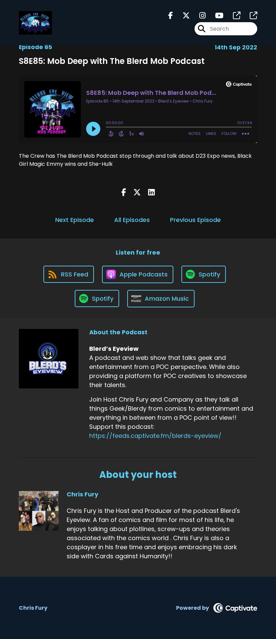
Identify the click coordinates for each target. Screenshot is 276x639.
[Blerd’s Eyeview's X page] (182, 15)
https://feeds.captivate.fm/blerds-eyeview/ (155, 435)
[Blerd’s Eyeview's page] (232, 15)
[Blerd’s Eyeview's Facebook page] (170, 15)
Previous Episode (195, 220)
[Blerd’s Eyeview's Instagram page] (198, 15)
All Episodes (132, 220)
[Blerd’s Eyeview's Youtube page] (215, 15)
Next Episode (74, 220)
